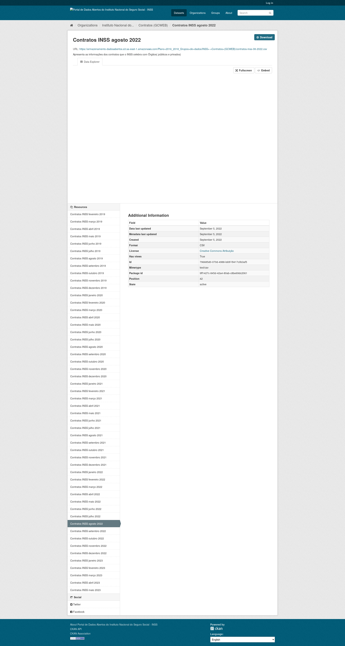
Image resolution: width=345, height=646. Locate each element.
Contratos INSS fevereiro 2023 (87, 568)
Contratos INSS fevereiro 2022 (87, 479)
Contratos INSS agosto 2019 (86, 258)
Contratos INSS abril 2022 (85, 494)
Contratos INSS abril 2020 (85, 317)
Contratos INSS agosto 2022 (194, 25)
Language (216, 634)
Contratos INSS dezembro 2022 (88, 553)
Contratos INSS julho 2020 (85, 339)
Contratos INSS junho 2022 (85, 509)
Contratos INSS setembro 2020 (88, 354)
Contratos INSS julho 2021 (85, 428)
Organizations (198, 13)
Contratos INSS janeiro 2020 (86, 295)
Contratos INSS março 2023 (86, 575)
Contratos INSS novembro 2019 (88, 280)
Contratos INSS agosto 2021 (86, 435)
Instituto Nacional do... (118, 25)
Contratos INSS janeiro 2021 (86, 383)
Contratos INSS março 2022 (86, 487)
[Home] (71, 25)
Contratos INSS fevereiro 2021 (87, 391)
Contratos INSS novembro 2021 (88, 457)
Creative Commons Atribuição (217, 251)
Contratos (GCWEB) (153, 25)
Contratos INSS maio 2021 (85, 413)
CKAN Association (80, 633)
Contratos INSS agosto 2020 (86, 347)
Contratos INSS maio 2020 (85, 324)
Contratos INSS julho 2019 (85, 251)
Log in (269, 2)
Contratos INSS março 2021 (86, 398)
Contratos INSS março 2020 (86, 310)
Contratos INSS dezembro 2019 (88, 288)
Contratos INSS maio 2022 (85, 501)
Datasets (179, 13)
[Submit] (270, 12)
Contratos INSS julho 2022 (85, 516)
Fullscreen (245, 70)
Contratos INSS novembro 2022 (88, 546)
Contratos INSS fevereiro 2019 (87, 214)
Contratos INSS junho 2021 (85, 420)
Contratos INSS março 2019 (86, 221)
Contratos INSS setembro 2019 (88, 265)
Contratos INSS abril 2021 (85, 405)
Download (265, 37)
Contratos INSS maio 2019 (85, 236)
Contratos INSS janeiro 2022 (86, 472)
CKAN (216, 628)
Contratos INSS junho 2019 (85, 243)
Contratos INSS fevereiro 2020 (87, 302)
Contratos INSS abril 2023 (85, 582)
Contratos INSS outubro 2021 (87, 450)
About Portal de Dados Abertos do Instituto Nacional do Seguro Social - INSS (113, 624)
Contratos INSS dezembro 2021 (88, 464)
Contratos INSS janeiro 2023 (86, 560)
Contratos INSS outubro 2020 (87, 361)
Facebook (78, 611)
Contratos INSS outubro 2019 (87, 273)
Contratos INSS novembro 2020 (88, 369)
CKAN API (76, 629)
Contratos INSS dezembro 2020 (88, 376)
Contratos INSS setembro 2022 (88, 531)
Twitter (76, 604)
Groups (215, 13)
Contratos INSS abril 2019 (85, 229)
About (229, 13)
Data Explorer (91, 61)
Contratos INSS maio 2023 (85, 590)
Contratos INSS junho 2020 (85, 332)
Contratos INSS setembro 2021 (88, 442)
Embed (265, 70)
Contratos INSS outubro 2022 (87, 538)
